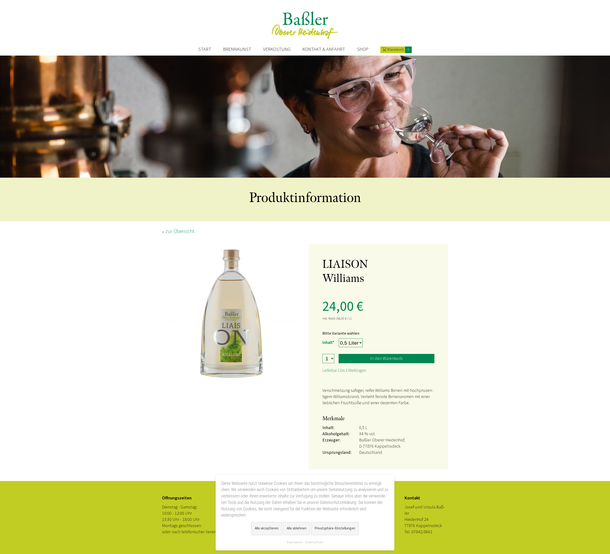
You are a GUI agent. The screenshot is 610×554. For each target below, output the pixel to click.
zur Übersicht (179, 231)
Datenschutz (314, 542)
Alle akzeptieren (267, 528)
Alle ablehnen (296, 528)
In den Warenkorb (386, 358)
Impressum (294, 542)
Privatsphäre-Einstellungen (335, 528)
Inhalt (328, 342)
